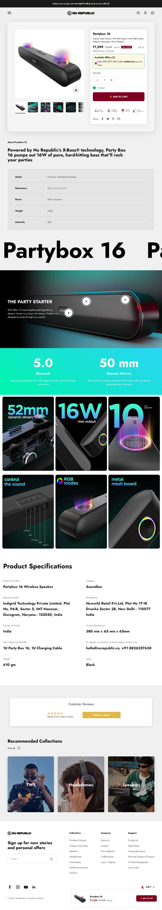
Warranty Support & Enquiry (141, 856)
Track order (133, 867)
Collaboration (107, 856)
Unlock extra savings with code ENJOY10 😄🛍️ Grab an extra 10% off (81, 3)
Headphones (75, 856)
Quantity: (97, 72)
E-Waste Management (138, 862)
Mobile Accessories (78, 867)
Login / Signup (108, 862)
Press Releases (108, 851)
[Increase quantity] (111, 80)
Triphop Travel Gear (78, 845)
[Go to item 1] (20, 107)
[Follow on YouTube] (26, 887)
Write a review (101, 715)
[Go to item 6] (83, 107)
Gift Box (73, 872)
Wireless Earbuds (77, 840)
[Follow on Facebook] (10, 887)
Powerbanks (75, 862)
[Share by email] (118, 119)
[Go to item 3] (45, 107)
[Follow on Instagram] (18, 887)
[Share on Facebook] (102, 119)
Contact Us (133, 840)
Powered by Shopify (35, 898)
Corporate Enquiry (137, 851)
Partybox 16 (96, 896)
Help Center (133, 845)
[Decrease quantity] (97, 80)
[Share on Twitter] (108, 119)
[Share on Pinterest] (113, 119)
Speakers (73, 851)
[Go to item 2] (33, 107)
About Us (105, 840)
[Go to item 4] (58, 107)
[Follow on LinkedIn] (34, 887)
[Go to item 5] (71, 107)
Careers (104, 845)
